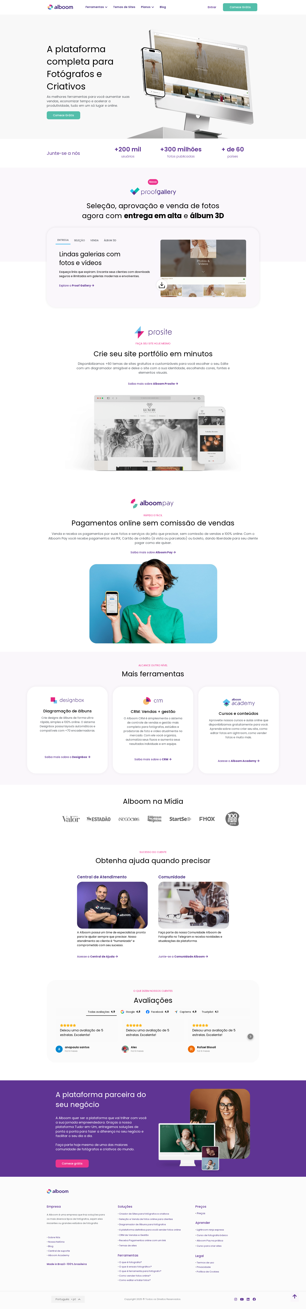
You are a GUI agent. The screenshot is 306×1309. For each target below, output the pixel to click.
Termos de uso (205, 1262)
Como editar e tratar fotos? (135, 1280)
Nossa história (56, 1241)
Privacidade (204, 1267)
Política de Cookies (208, 1271)
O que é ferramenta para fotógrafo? (140, 1271)
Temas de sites (128, 1245)
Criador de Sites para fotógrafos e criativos (144, 1213)
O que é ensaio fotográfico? (135, 1266)
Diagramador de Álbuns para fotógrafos (142, 1224)
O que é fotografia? (130, 1262)
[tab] (63, 240)
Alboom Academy (58, 1255)
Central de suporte (59, 1251)
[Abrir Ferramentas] (106, 7)
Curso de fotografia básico (212, 1235)
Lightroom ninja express (210, 1229)
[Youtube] (242, 1299)
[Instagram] (235, 1299)
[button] (153, 182)
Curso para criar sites (209, 1246)
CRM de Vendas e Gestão (134, 1235)
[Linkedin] (248, 1299)
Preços (201, 1213)
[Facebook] (254, 1299)
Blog (51, 1246)
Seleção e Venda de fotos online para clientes (146, 1219)
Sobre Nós (54, 1237)
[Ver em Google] (59, 1049)
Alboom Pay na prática (210, 1240)
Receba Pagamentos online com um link (142, 1240)
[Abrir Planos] (152, 7)
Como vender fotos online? (135, 1275)
